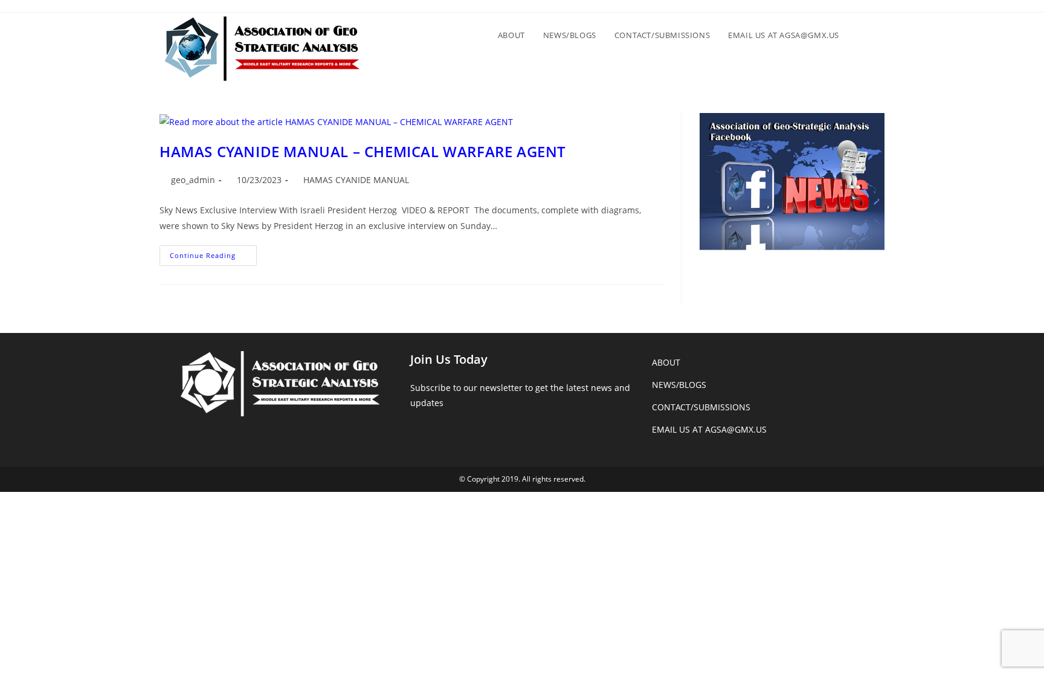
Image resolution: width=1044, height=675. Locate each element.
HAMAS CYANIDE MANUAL (357, 180)
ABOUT (666, 362)
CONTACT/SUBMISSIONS (701, 407)
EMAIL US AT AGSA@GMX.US (709, 429)
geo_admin (193, 180)
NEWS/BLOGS (679, 384)
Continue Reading (213, 258)
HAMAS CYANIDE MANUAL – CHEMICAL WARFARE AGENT (363, 151)
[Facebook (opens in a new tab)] (873, 9)
